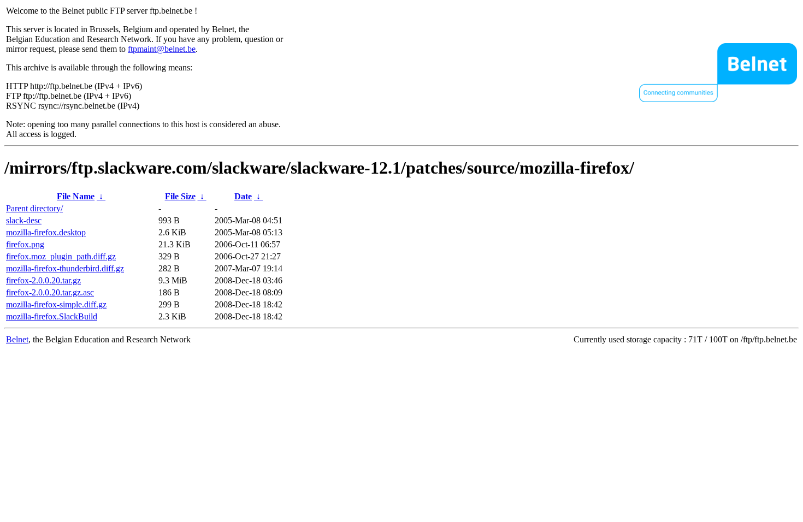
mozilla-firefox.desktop (46, 232)
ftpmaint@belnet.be (162, 49)
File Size (180, 196)
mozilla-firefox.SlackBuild (51, 316)
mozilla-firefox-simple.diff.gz (56, 304)
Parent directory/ (34, 208)
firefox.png (25, 244)
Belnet (17, 339)
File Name (76, 196)
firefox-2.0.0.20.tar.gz (43, 280)
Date (243, 196)
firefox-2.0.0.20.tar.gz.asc (50, 292)
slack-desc (24, 220)
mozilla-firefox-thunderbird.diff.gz (65, 268)
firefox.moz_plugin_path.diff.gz (61, 256)
